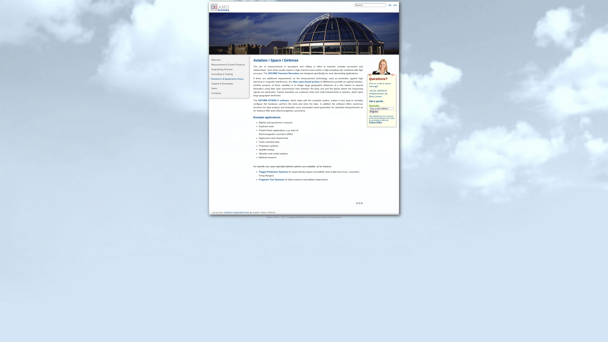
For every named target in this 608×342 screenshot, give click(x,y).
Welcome (216, 60)
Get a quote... (377, 101)
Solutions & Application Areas (227, 79)
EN (395, 5)
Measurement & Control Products (228, 64)
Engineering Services (222, 69)
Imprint (269, 217)
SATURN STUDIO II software (273, 100)
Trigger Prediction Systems (273, 172)
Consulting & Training (222, 74)
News (214, 88)
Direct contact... (376, 96)
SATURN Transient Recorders (284, 73)
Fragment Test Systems (271, 179)
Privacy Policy (375, 122)
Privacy (276, 217)
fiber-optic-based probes (306, 81)
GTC (283, 217)
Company (216, 93)
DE (390, 5)
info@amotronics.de (378, 93)
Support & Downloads (222, 83)
